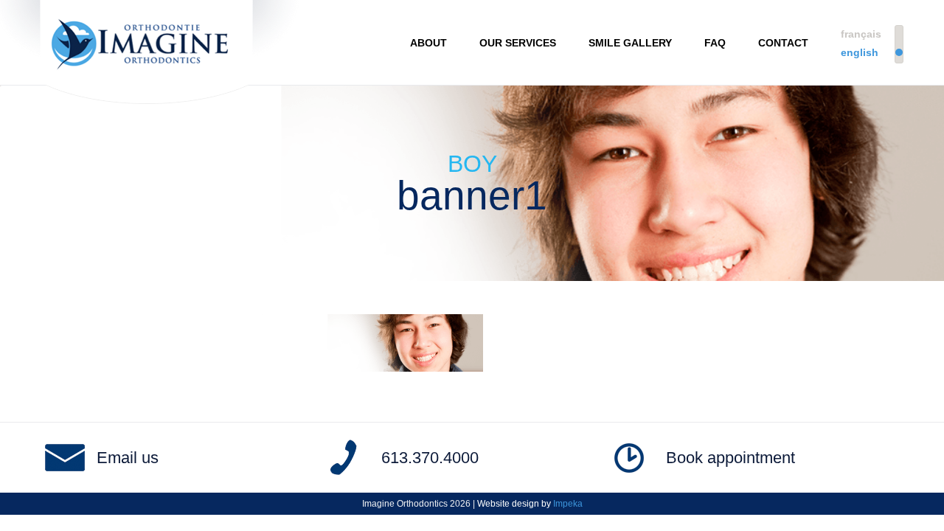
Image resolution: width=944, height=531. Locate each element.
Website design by (530, 504)
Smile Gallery (630, 43)
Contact (783, 43)
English (859, 52)
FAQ (715, 43)
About (428, 43)
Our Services (517, 43)
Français (861, 34)
